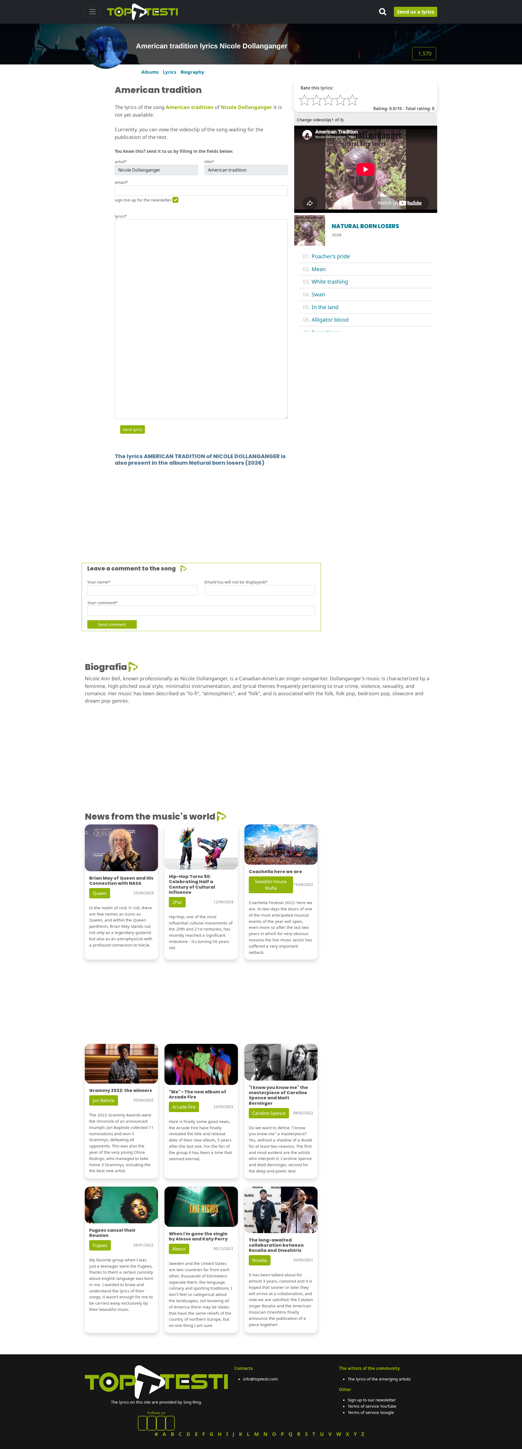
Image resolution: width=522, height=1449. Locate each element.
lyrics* (121, 216)
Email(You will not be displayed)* (236, 582)
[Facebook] (142, 1423)
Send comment (112, 624)
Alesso (179, 1249)
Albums (150, 72)
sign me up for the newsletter (143, 200)
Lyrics (169, 72)
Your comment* (102, 602)
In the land (325, 307)
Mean (319, 269)
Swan (318, 294)
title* (209, 161)
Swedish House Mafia (271, 885)
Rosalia (259, 1260)
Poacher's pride (331, 256)
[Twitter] (170, 1423)
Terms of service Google (371, 1412)
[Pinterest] (151, 1423)
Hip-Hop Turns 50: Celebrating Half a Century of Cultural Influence (192, 884)
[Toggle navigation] (92, 11)
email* (121, 182)
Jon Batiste (103, 1100)
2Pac (177, 902)
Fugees (100, 1245)
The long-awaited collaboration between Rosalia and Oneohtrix (276, 1245)
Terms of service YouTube (372, 1406)
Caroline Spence (268, 1113)
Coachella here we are (275, 871)
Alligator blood (330, 319)
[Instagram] (161, 1423)
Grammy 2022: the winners (120, 1090)
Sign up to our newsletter (372, 1400)
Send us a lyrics (415, 11)
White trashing (330, 281)
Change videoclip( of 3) (320, 119)
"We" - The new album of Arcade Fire (197, 1094)
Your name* (98, 582)
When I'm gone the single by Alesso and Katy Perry (198, 1236)
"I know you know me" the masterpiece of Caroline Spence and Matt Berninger (278, 1095)
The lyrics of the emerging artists (379, 1379)
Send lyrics (132, 429)
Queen (100, 893)
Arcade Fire (183, 1107)
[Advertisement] (248, 506)
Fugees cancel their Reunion (112, 1233)
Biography (192, 72)
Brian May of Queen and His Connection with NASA (121, 880)
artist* (121, 161)
